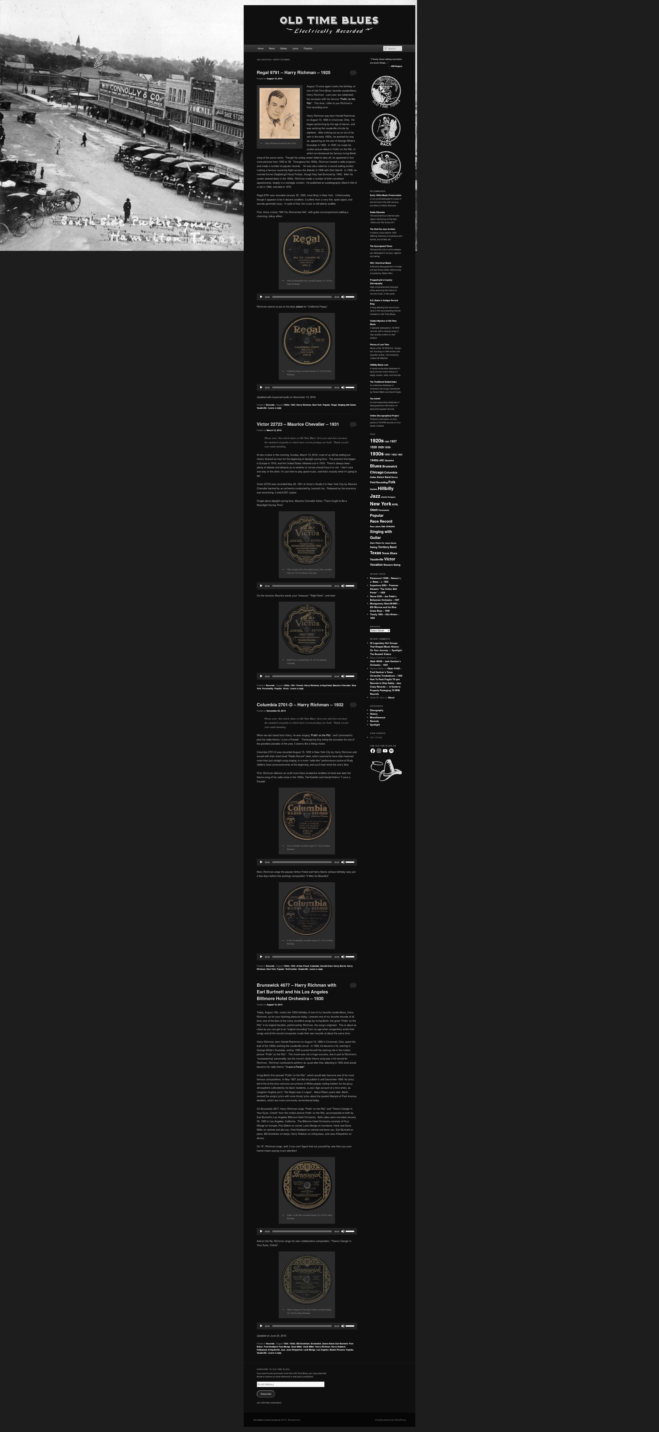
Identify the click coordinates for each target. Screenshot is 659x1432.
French (299, 685)
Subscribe (266, 1394)
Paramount (383, 510)
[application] (307, 296)
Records (270, 404)
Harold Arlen (326, 965)
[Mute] (343, 297)
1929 (381, 447)
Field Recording (379, 482)
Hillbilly (386, 488)
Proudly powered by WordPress (390, 1419)
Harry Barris (340, 965)
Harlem (373, 489)
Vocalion (376, 564)
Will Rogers (396, 66)
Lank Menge (309, 1349)
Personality (267, 688)
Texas (375, 552)
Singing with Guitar (347, 404)
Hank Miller (308, 1346)
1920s (287, 404)
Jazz (283, 1349)
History (374, 713)
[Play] (261, 297)
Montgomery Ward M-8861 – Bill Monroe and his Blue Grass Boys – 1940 (385, 607)
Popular (326, 404)
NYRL (395, 504)
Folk (391, 481)
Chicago (377, 472)
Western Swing (391, 564)
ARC (381, 460)
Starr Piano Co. (377, 543)
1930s (287, 685)
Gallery (283, 48)
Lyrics (295, 48)
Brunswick (316, 1343)
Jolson (299, 306)
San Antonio (388, 526)
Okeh (374, 510)
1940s (374, 460)
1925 (293, 404)
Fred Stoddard (271, 1346)
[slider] (350, 296)
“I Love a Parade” (294, 1066)
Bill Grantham (303, 1343)
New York (317, 404)
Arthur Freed (302, 965)
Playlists (308, 48)
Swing (373, 547)
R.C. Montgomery (291, 1419)
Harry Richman (303, 404)
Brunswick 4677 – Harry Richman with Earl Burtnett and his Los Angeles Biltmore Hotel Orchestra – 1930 (296, 991)
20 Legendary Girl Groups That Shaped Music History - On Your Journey (385, 646)
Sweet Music (390, 543)
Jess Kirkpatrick (294, 1349)
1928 (373, 447)
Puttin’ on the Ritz (321, 735)
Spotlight (375, 724)
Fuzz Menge (284, 1346)
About (272, 48)
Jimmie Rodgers (388, 497)
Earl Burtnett (341, 1343)
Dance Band (328, 1343)
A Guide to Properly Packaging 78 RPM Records (385, 690)
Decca (394, 477)
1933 (399, 454)
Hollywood (262, 1349)
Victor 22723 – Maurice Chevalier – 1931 (298, 424)
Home (260, 48)
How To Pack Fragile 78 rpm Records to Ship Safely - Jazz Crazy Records (385, 683)
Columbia (314, 965)
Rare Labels (375, 526)
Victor (286, 688)
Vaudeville (262, 407)
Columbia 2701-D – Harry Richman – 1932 (300, 704)
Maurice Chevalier (342, 685)
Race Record (381, 521)
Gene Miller (296, 1346)
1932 (293, 965)
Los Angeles (322, 1349)
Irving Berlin (274, 1349)
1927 (393, 441)
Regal (334, 404)
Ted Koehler (291, 969)
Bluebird (389, 460)
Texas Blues (389, 553)
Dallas (373, 477)
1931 (293, 685)
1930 (286, 1343)
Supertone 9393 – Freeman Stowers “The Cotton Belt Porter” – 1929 (384, 589)
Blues (376, 466)
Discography (376, 710)
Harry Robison (338, 1346)
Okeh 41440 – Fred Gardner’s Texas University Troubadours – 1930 (386, 672)
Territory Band (387, 547)
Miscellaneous (377, 717)
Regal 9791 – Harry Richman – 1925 (293, 72)
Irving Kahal (326, 685)
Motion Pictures (337, 1349)
